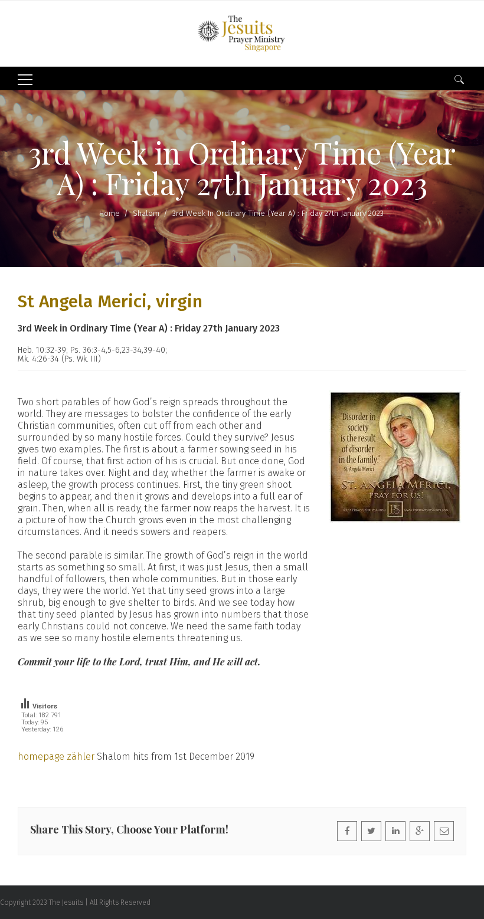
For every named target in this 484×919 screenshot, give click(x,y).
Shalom (146, 213)
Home (109, 213)
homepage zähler (56, 756)
